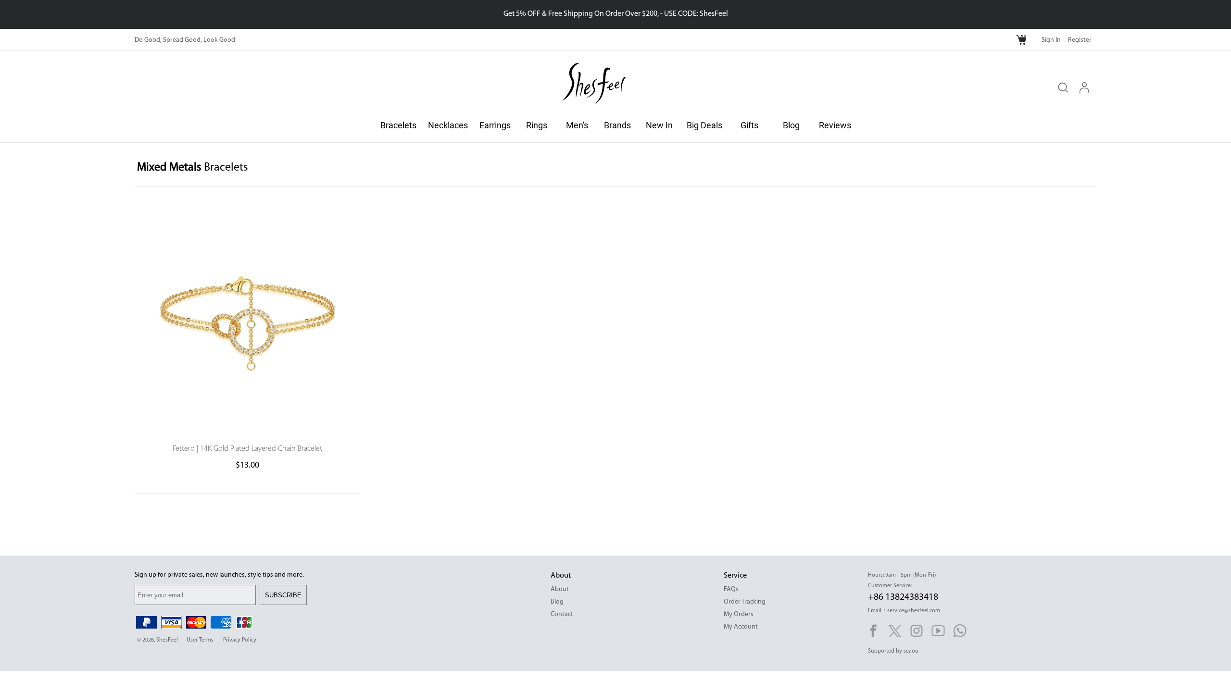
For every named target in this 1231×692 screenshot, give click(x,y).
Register (1080, 40)
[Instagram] (916, 631)
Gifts (749, 125)
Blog (791, 125)
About (560, 589)
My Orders (739, 614)
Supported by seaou (893, 651)
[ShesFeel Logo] (594, 85)
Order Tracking (745, 602)
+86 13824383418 (903, 597)
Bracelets (398, 125)
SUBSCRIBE (283, 595)
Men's (577, 125)
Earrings (495, 125)
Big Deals (704, 125)
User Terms (200, 640)
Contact (562, 614)
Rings (536, 125)
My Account (741, 626)
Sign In (1051, 40)
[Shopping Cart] (1022, 40)
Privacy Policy (239, 640)
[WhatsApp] (959, 631)
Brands (617, 125)
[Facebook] (873, 631)
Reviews (835, 125)
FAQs (731, 589)
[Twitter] (895, 631)
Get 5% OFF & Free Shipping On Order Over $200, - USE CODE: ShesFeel (615, 14)
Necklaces (448, 125)
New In (659, 125)
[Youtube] (938, 631)
